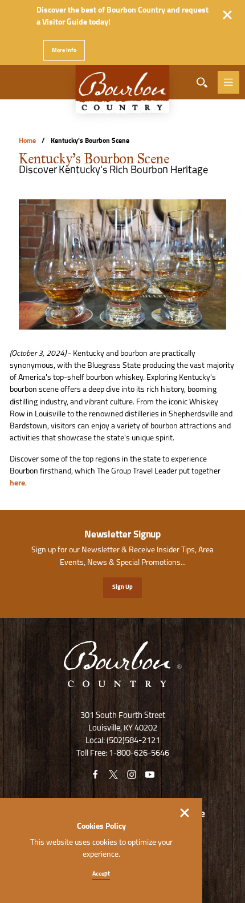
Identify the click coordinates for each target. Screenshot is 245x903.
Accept (101, 874)
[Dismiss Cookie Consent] (185, 813)
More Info (64, 50)
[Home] (122, 95)
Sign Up (122, 587)
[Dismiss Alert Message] (227, 15)
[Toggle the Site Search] (202, 82)
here (17, 483)
